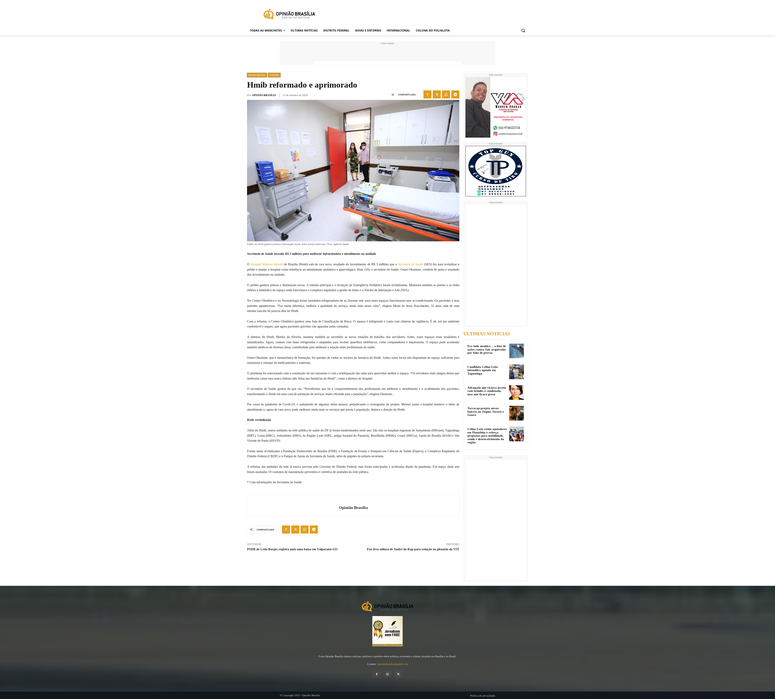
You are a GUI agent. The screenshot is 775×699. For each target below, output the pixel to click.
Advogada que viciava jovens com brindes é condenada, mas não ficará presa (486, 391)
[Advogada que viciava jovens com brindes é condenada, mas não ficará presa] (516, 392)
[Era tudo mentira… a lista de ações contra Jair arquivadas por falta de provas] (516, 351)
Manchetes (257, 75)
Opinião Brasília (264, 95)
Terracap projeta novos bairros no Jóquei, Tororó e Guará (485, 411)
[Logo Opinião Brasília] (289, 15)
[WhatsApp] (446, 94)
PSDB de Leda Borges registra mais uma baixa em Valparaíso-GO (292, 549)
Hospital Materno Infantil (266, 264)
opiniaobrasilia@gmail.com (392, 664)
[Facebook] (427, 94)
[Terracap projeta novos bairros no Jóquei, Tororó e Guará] (516, 413)
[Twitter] (437, 94)
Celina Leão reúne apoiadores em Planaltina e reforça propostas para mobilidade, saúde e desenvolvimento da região (487, 435)
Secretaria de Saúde (410, 264)
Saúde (274, 75)
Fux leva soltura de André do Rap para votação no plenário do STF (413, 549)
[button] (523, 30)
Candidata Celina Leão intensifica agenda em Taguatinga (482, 370)
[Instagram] (387, 674)
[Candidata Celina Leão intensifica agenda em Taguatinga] (516, 371)
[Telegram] (455, 94)
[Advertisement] (387, 55)
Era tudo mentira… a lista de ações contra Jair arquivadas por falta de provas (486, 349)
